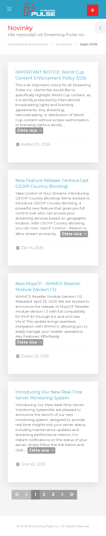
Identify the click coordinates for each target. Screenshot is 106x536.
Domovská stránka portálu (28, 44)
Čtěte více (27, 130)
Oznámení (64, 44)
